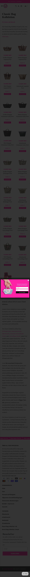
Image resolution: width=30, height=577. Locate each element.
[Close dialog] (28, 280)
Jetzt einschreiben (22, 292)
